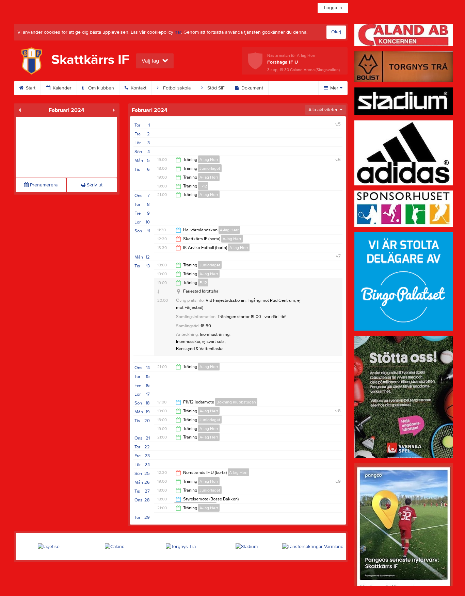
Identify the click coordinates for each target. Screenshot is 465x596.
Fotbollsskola (176, 88)
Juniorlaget (209, 168)
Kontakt (137, 88)
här (178, 32)
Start (30, 88)
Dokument (251, 88)
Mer (334, 88)
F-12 (203, 186)
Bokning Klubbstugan (236, 402)
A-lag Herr (208, 159)
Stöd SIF (215, 88)
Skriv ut (93, 185)
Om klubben (100, 88)
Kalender (61, 88)
